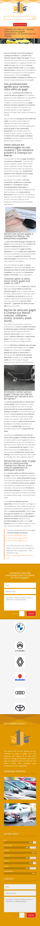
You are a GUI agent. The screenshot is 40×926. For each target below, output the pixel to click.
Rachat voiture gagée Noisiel (17, 541)
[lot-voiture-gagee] (20, 799)
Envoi (31, 613)
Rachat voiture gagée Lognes (17, 535)
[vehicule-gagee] (20, 825)
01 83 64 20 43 (21, 25)
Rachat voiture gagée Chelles (17, 538)
